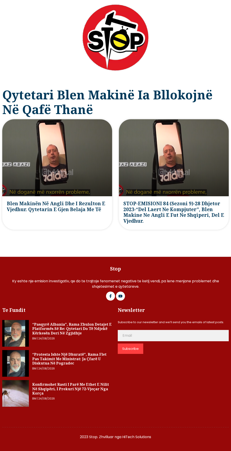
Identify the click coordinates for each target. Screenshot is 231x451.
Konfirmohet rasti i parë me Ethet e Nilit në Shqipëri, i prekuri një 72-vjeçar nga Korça (70, 389)
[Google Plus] (120, 296)
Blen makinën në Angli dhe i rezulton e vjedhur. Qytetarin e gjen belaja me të (56, 206)
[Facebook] (110, 296)
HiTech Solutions (136, 436)
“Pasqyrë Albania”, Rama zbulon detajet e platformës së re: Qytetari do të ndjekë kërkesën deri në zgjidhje (72, 329)
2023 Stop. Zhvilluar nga (101, 436)
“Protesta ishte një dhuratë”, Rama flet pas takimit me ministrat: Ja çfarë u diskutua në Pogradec (69, 359)
